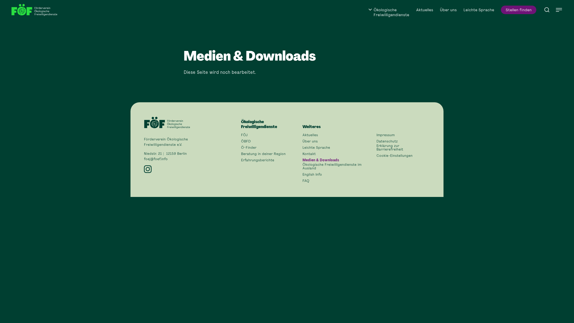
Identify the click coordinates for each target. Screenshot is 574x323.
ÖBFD (246, 141)
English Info (312, 174)
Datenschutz (387, 141)
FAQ (305, 181)
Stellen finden (519, 10)
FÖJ (244, 135)
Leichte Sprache (478, 10)
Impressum (385, 135)
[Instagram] (190, 169)
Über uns (448, 10)
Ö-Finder (249, 147)
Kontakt (309, 154)
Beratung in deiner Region (263, 154)
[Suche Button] (547, 9)
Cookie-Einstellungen (394, 155)
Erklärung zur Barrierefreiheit (389, 147)
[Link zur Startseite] (36, 10)
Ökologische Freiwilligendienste (391, 12)
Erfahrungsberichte (257, 160)
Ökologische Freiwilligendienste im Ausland (331, 166)
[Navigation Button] (559, 10)
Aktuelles (424, 10)
